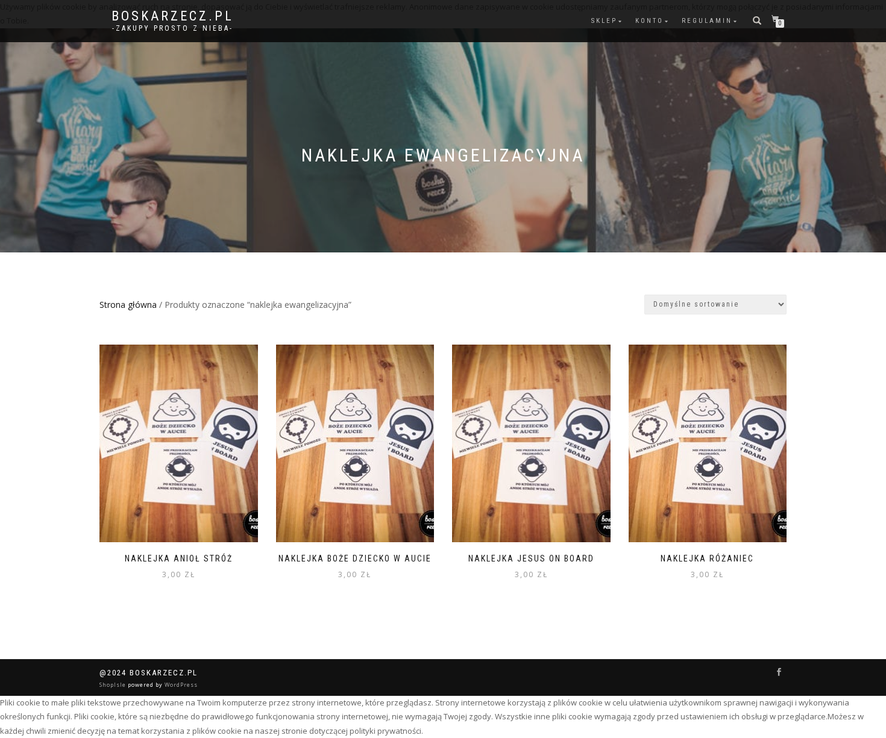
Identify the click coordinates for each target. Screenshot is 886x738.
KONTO (649, 21)
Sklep (604, 21)
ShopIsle (113, 685)
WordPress (180, 685)
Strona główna (128, 304)
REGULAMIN (707, 21)
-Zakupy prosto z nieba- (172, 28)
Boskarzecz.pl (173, 16)
